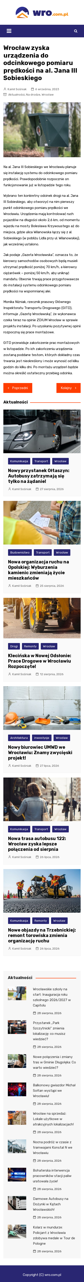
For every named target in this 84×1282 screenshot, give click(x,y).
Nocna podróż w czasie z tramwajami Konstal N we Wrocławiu (52, 1147)
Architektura (19, 738)
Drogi (14, 646)
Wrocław (48, 94)
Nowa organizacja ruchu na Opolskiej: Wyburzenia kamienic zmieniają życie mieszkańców (38, 570)
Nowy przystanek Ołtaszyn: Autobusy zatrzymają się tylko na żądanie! (38, 476)
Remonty (30, 646)
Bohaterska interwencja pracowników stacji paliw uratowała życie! (52, 1175)
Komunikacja (19, 461)
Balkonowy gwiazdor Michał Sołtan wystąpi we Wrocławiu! (54, 1090)
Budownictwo (20, 552)
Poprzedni (20, 388)
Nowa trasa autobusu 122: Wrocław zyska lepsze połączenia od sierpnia (37, 844)
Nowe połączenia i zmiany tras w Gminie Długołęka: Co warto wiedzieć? (54, 1062)
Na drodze (33, 94)
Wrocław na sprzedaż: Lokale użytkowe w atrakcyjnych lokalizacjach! (53, 1119)
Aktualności (16, 94)
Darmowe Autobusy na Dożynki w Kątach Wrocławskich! (50, 1204)
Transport (41, 461)
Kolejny (66, 388)
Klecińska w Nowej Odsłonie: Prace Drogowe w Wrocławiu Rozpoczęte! (39, 661)
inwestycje (41, 738)
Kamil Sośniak (17, 89)
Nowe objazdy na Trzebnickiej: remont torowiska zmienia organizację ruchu (42, 935)
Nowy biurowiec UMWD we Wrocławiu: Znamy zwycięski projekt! (40, 752)
